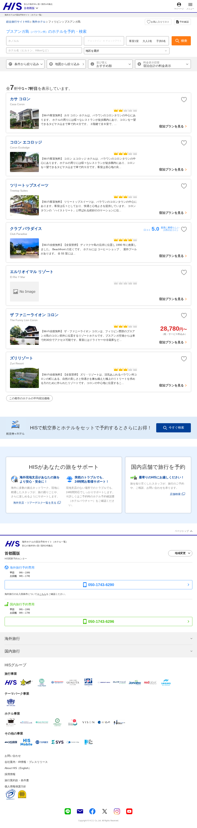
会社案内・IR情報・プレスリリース (26, 761)
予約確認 (184, 21)
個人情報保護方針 (15, 786)
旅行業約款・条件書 (17, 780)
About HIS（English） (18, 768)
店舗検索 (175, 494)
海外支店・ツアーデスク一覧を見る (34, 502)
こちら (42, 594)
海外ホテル (39, 21)
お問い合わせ (13, 755)
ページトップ (182, 531)
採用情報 (10, 774)
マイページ (179, 9)
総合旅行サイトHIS (17, 21)
